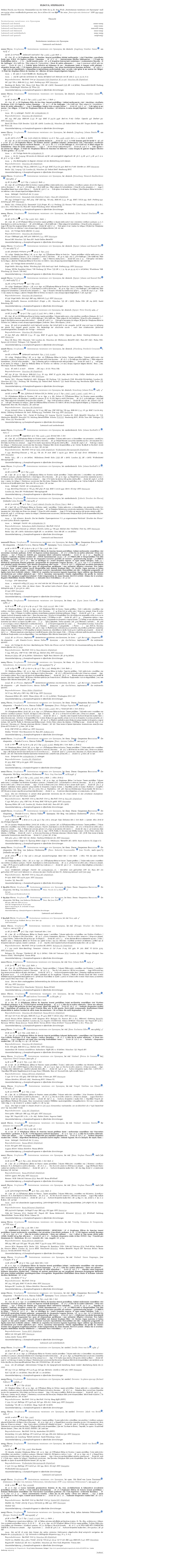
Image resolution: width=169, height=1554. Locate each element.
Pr (37, 118)
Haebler (8, 1503)
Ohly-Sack (46, 266)
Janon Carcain (90, 600)
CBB (17, 1113)
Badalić (29, 410)
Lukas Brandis (17, 501)
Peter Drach (85, 310)
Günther (80, 167)
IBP (31, 298)
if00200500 (48, 693)
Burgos (7, 1515)
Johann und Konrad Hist (91, 246)
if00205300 (50, 1047)
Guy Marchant (56, 774)
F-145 (39, 374)
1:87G (47, 252)
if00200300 (38, 762)
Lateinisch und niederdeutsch (13, 26)
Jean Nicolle (84, 850)
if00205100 (21, 984)
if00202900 (40, 376)
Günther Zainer (90, 49)
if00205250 (73, 1016)
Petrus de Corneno (89, 1056)
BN (84, 1213)
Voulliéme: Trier (49, 412)
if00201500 (9, 121)
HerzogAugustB (22, 1469)
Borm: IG (73, 453)
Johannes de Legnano (12, 1125)
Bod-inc (65, 118)
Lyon (80, 600)
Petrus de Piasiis (93, 994)
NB (10, 126)
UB (2, 87)
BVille (24, 204)
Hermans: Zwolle (51, 1370)
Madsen (63, 529)
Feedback (100, 1553)
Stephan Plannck (85, 1155)
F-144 (30, 335)
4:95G (47, 436)
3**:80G (45, 709)
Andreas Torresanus (38, 996)
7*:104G (30, 1518)
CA (13, 1370)
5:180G (36, 778)
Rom (71, 918)
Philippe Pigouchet (68, 705)
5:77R (27, 1228)
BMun (15, 655)
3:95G (42, 436)
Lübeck (82, 498)
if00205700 (34, 1176)
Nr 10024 (35, 1140)
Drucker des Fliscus (94, 498)
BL (52, 123)
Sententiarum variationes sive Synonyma (44, 49)
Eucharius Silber (81, 1029)
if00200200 (40, 729)
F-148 (83, 1540)
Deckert (96, 118)
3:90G (73, 393)
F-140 (38, 1016)
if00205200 (46, 1283)
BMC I (75, 200)
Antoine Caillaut (67, 741)
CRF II (32, 693)
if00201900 (20, 202)
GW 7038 (15, 796)
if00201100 (39, 877)
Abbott (24, 729)
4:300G (79, 393)
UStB (58, 457)
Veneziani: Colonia (41, 948)
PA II (11, 920)
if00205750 (63, 1210)
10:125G (51, 606)
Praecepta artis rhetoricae (79, 12)
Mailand (75, 1056)
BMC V (50, 1016)
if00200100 (20, 591)
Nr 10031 (19, 647)
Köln (80, 430)
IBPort (7, 1334)
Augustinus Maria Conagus (14, 1058)
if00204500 (96, 529)
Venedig (79, 994)
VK (31, 453)
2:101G (31, 1417)
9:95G (44, 745)
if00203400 (53, 236)
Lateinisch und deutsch (10, 23)
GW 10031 (30, 583)
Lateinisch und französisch (12, 28)
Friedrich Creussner (91, 349)
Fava (7, 1113)
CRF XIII (16, 167)
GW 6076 (46, 1106)
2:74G (30, 1062)
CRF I (24, 693)
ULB (33, 85)
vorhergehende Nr (37, 153)
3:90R (28, 1000)
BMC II (46, 118)
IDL (45, 1402)
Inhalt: (7, 637)
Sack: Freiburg (35, 82)
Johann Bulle (78, 962)
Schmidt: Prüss (17, 410)
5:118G (67, 138)
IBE (24, 1113)
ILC (39, 1370)
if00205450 (30, 1334)
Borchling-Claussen (19, 453)
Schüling (4, 202)
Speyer (76, 246)
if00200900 (65, 838)
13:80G (50, 745)
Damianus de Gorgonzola (91, 1222)
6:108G (52, 354)
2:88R (28, 1033)
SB (14, 85)
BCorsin (24, 1023)
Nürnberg (78, 349)
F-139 (39, 167)
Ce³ (37, 410)
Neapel (77, 1086)
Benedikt (99, 1018)
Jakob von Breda (93, 1411)
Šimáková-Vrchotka (20, 376)
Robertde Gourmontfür (65, 850)
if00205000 (9, 950)
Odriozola (38, 1503)
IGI (69, 948)
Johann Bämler (90, 132)
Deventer (75, 1379)
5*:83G (32, 1092)
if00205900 (61, 1503)
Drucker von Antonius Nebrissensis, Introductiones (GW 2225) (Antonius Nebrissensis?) (51, 1482)
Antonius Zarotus (90, 1123)
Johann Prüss (87, 390)
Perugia (78, 926)
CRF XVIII (14, 729)
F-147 (80, 410)
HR (6, 1210)
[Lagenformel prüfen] (21, 55)
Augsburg (79, 49)
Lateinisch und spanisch (11, 35)
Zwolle (74, 1347)
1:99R (32, 1263)
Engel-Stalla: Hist (12, 266)
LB (8, 342)
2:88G (28, 1161)
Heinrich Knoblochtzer (93, 176)
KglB (41, 1405)
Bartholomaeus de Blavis (13, 996)
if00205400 (61, 1076)
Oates (54, 1402)
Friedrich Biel (16, 1515)
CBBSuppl (15, 236)
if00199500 (78, 1370)
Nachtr (8, 1540)
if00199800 (65, 1466)
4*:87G (46, 354)
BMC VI (88, 948)
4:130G (52, 709)
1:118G (31, 219)
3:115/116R (30, 1485)
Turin (60, 545)
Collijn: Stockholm (86, 374)
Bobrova (60, 1434)
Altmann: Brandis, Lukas (39, 529)
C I (6, 948)
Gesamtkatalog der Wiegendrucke (15, 1548)
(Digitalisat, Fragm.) (36, 197)
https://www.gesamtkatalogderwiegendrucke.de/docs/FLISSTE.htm (69, 1548)
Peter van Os (83, 1347)
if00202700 (9, 337)
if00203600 (9, 455)
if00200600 (66, 801)
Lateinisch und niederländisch (13, 33)
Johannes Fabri (69, 545)
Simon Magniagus (90, 1257)
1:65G (45, 606)
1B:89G (28, 1385)
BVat (67, 953)
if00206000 (94, 1540)
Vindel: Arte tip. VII (38, 1540)
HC (6, 82)
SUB (32, 123)
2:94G (33, 313)
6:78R (30, 1129)
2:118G (46, 55)
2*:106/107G (33, 182)
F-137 (27, 82)
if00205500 (47, 1113)
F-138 (32, 118)
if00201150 (24, 902)
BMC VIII (15, 762)
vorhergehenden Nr (42, 113)
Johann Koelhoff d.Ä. (92, 430)
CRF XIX (32, 653)
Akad (58, 1437)
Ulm (78, 213)
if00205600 (27, 1146)
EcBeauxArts (49, 732)
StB (33, 340)
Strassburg (78, 176)
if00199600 (69, 1402)
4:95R (52, 55)
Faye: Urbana (44, 1076)
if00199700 (76, 1434)
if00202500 (58, 298)
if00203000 (68, 412)
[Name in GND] (59, 12)
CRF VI (22, 653)
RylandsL (39, 987)
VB (13, 82)
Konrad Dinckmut (89, 213)
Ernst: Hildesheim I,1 (91, 453)
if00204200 (86, 489)
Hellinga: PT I (24, 1370)
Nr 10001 (35, 194)
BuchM (59, 415)
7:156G (85, 393)
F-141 (64, 200)
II (83, 709)
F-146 (47, 298)
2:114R (45, 548)
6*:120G (40, 313)
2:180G (67, 393)
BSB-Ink (21, 82)
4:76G (30, 778)
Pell (15, 118)
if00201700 (95, 167)
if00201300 (54, 82)
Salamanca (8, 1482)
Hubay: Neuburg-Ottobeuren (88, 335)
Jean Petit (54, 900)
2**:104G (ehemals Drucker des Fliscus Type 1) (49, 504)
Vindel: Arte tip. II (22, 1503)
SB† (23, 85)
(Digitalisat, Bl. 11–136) (51, 79)
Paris (57, 705)
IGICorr (8, 1176)
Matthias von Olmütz (91, 1086)
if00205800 (61, 1243)
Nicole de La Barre (56, 890)
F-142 (41, 236)
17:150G (37, 1518)
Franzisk (60, 417)
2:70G (47, 668)
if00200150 (59, 653)
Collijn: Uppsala (81, 118)
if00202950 (79, 266)
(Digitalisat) (78, 79)
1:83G (28, 965)
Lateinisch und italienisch (11, 31)
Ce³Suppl (16, 200)
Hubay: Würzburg (30, 266)
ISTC (48, 82)
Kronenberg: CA (11, 1434)
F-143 (27, 1047)
